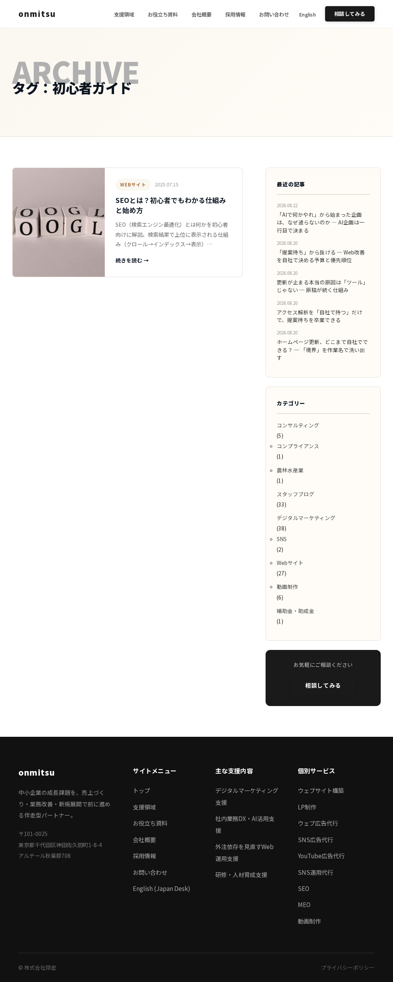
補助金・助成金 (295, 611)
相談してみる (349, 13)
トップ (141, 790)
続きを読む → (132, 260)
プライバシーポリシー (348, 967)
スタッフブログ (295, 494)
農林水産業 (290, 470)
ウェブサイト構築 (321, 790)
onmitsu (37, 13)
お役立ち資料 (163, 14)
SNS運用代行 (315, 872)
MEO (304, 904)
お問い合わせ (274, 14)
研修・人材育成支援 (241, 874)
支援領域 (124, 14)
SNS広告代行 (315, 839)
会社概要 (201, 14)
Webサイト (133, 184)
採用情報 (235, 14)
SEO (303, 888)
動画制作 (287, 586)
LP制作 (307, 807)
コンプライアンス (298, 446)
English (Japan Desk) (161, 888)
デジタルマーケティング (306, 518)
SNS (282, 539)
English (307, 14)
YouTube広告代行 (321, 855)
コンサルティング (298, 425)
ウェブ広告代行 (318, 823)
